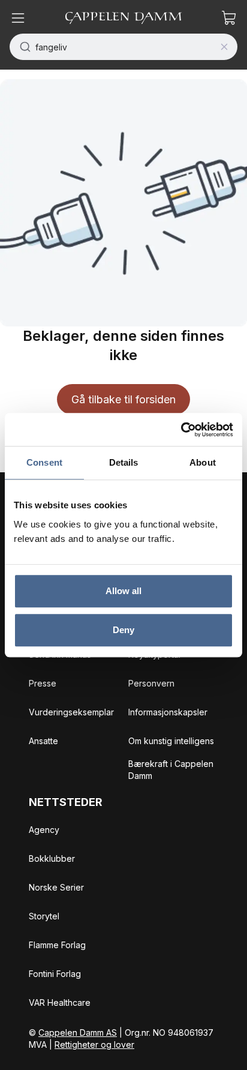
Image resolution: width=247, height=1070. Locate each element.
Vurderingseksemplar (71, 712)
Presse (42, 683)
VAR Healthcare (60, 1002)
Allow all (124, 591)
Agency (44, 830)
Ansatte (43, 741)
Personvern (151, 683)
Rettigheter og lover (94, 1044)
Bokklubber (52, 858)
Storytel (44, 916)
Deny (123, 630)
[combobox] (123, 47)
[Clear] (223, 47)
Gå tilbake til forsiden (123, 399)
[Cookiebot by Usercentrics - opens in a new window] (180, 429)
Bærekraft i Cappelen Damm (170, 770)
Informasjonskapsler (167, 712)
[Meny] (18, 18)
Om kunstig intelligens (171, 741)
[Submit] (22, 47)
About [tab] (202, 462)
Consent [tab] (44, 462)
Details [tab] (123, 462)
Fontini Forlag (55, 974)
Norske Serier (56, 887)
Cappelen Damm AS (77, 1032)
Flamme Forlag (57, 945)
